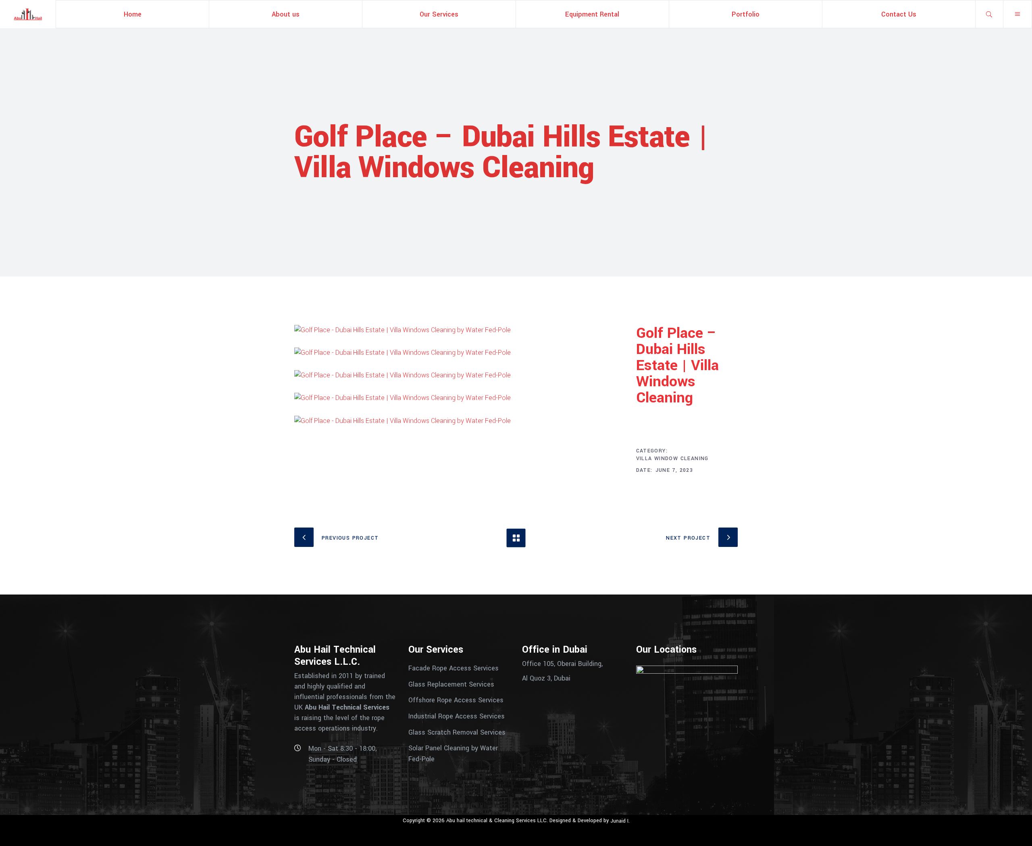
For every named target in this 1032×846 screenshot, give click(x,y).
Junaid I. (620, 821)
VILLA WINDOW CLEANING (672, 458)
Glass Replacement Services (451, 684)
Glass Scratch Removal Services (457, 732)
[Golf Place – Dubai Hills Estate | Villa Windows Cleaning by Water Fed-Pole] (459, 330)
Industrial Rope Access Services (456, 716)
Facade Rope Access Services (453, 668)
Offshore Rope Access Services (456, 700)
